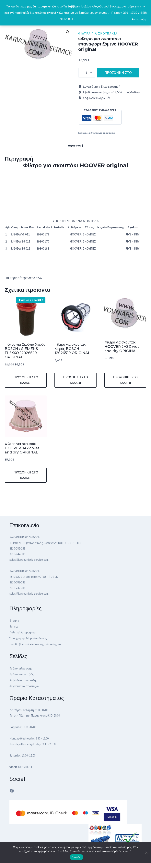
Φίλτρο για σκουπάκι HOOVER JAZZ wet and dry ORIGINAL (121, 346)
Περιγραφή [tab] (75, 145)
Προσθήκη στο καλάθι (118, 73)
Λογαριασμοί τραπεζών (24, 686)
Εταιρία (14, 620)
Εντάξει (76, 857)
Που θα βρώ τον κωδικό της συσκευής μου (35, 644)
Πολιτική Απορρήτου (22, 632)
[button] (67, 32)
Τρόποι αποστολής (21, 674)
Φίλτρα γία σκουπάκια (98, 33)
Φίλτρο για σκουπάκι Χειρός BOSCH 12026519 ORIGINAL (72, 348)
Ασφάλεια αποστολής (23, 680)
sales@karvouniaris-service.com (29, 559)
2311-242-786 (17, 554)
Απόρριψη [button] (139, 19)
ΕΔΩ (39, 278)
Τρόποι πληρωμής (20, 668)
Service (13, 626)
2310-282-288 (17, 548)
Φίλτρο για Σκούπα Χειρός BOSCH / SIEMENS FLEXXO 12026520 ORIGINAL (25, 350)
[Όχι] (146, 853)
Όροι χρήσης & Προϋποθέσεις (28, 638)
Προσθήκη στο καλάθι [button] (25, 380)
